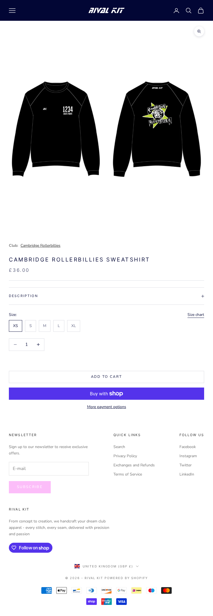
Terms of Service (127, 474)
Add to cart (106, 376)
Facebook (187, 446)
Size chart (195, 314)
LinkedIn (186, 474)
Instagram (188, 456)
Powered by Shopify (126, 578)
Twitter (185, 465)
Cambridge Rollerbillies (40, 245)
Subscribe (30, 486)
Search (119, 446)
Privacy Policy (125, 456)
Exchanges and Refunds (134, 465)
